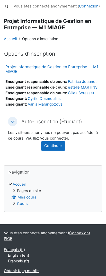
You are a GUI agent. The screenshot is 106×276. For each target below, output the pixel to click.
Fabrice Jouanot (82, 81)
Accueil (10, 39)
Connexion (89, 6)
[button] (12, 121)
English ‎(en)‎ (18, 255)
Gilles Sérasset (81, 93)
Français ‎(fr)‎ (14, 249)
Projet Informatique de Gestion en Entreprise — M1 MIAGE (51, 69)
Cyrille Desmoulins (44, 98)
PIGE (8, 238)
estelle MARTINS (83, 87)
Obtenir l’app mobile (21, 271)
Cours (22, 203)
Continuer (53, 145)
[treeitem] (53, 194)
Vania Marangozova (45, 104)
